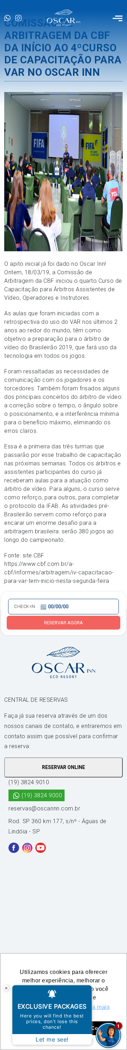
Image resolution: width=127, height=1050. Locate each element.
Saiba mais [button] (95, 1007)
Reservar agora (63, 622)
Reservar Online (63, 767)
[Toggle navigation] (118, 17)
